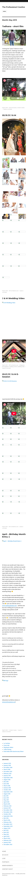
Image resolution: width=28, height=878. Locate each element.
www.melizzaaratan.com (9, 605)
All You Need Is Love (13, 290)
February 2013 (7, 840)
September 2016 (8, 777)
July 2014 (6, 818)
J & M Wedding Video (13, 298)
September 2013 (8, 826)
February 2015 (7, 806)
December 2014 (8, 810)
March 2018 (7, 769)
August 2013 (7, 828)
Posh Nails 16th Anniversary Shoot (13, 751)
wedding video (21, 366)
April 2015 (6, 802)
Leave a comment (7, 109)
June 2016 (6, 783)
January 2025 (7, 763)
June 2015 (6, 798)
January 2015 (7, 808)
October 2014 (7, 814)
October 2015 (7, 789)
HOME (4, 851)
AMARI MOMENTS (7, 865)
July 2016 (6, 781)
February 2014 (7, 822)
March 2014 (7, 820)
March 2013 (7, 838)
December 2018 (8, 767)
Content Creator (21, 107)
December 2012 (8, 844)
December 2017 (8, 771)
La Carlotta (7, 743)
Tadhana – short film (12, 26)
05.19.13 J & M (9, 115)
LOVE (3, 858)
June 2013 (6, 832)
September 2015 (8, 792)
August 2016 (7, 779)
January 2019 (7, 765)
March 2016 (7, 785)
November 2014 (8, 812)
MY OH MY (5, 855)
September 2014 (8, 816)
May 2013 (6, 834)
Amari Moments (12, 107)
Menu (4, 11)
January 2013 (7, 842)
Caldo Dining (7, 749)
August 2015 (7, 794)
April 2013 (6, 836)
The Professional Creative (13, 7)
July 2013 (6, 830)
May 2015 (6, 800)
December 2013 (8, 824)
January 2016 (7, 787)
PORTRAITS (5, 862)
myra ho (20, 730)
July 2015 (6, 796)
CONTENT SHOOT (7, 869)
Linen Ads (6, 745)
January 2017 (7, 775)
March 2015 (7, 804)
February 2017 (7, 773)
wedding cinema (13, 366)
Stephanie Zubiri (8, 747)
